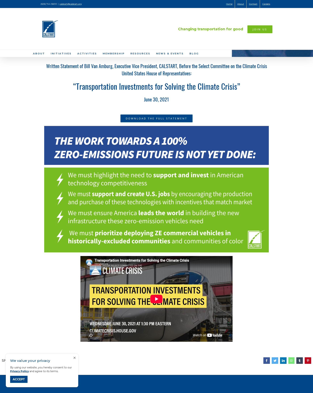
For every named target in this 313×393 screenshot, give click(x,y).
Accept (19, 379)
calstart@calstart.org (71, 4)
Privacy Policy (19, 371)
